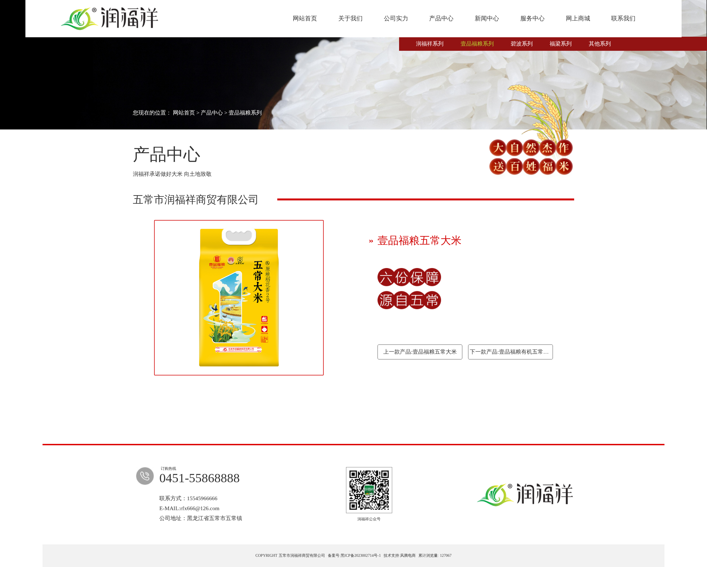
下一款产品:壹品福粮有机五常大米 (511, 352)
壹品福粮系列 (477, 44)
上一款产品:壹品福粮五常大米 (420, 352)
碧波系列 (522, 44)
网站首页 (184, 113)
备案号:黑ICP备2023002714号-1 (354, 555)
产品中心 (212, 113)
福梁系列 (561, 44)
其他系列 (600, 44)
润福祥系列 (430, 44)
